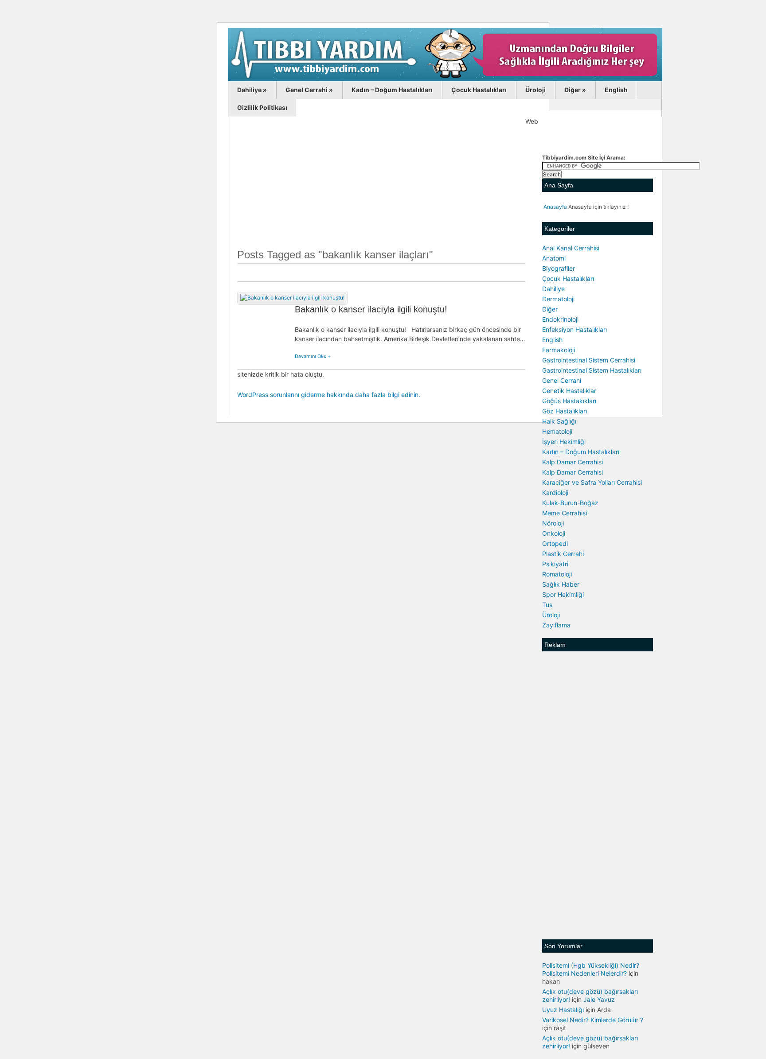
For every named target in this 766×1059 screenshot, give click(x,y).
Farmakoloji (558, 350)
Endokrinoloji (560, 319)
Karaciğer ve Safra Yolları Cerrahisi (592, 482)
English (616, 89)
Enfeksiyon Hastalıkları (574, 329)
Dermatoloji (558, 299)
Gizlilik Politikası (262, 107)
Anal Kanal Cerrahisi (570, 248)
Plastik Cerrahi (563, 553)
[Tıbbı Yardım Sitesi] (445, 79)
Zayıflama (556, 625)
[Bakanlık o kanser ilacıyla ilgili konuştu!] (292, 297)
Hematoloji (557, 431)
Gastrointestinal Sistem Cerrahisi (588, 360)
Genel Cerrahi (309, 89)
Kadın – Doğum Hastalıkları (392, 89)
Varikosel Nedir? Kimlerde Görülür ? (592, 1020)
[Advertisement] (381, 187)
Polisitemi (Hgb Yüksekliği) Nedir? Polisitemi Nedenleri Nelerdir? (590, 969)
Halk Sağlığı (559, 421)
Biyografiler (558, 268)
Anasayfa (555, 206)
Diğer (575, 89)
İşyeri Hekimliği (564, 441)
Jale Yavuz (599, 999)
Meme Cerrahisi (564, 513)
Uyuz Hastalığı (563, 1009)
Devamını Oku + (313, 356)
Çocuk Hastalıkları (479, 89)
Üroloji (535, 89)
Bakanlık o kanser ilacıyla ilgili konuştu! (371, 309)
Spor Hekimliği (563, 594)
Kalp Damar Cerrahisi (572, 462)
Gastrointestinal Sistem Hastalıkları (591, 370)
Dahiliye (252, 89)
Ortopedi (555, 543)
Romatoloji (557, 574)
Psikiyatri (555, 564)
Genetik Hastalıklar (569, 390)
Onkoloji (553, 533)
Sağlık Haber (560, 584)
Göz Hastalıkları (564, 411)
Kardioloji (555, 492)
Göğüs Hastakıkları (569, 401)
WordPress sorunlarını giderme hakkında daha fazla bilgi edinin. (328, 394)
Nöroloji (553, 523)
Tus (547, 604)
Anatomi (554, 258)
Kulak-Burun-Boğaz (570, 502)
